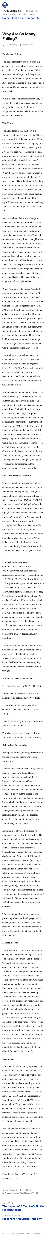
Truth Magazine (11, 10)
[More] (37, 18)
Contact (29, 18)
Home (6, 18)
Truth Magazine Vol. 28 (29, 1193)
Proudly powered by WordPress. (28, 1234)
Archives (17, 18)
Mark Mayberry (11, 45)
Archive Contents (12, 1193)
